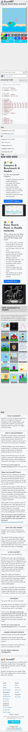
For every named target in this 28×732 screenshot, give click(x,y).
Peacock (14, 156)
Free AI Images (7, 707)
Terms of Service (18, 729)
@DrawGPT (11, 133)
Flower (8, 156)
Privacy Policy (9, 729)
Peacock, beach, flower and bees (13, 4)
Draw (4, 35)
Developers (6, 699)
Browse (5, 687)
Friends (17, 692)
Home (4, 685)
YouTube (17, 687)
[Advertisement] (14, 57)
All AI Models (7, 690)
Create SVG (6, 709)
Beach (3, 156)
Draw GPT (17, 697)
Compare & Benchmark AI (7, 695)
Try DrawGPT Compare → (13, 201)
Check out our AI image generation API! (12, 522)
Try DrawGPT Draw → (12, 281)
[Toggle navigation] (26, 2)
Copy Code (24, 80)
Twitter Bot (6, 701)
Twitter (17, 685)
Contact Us (18, 690)
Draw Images (6, 712)
